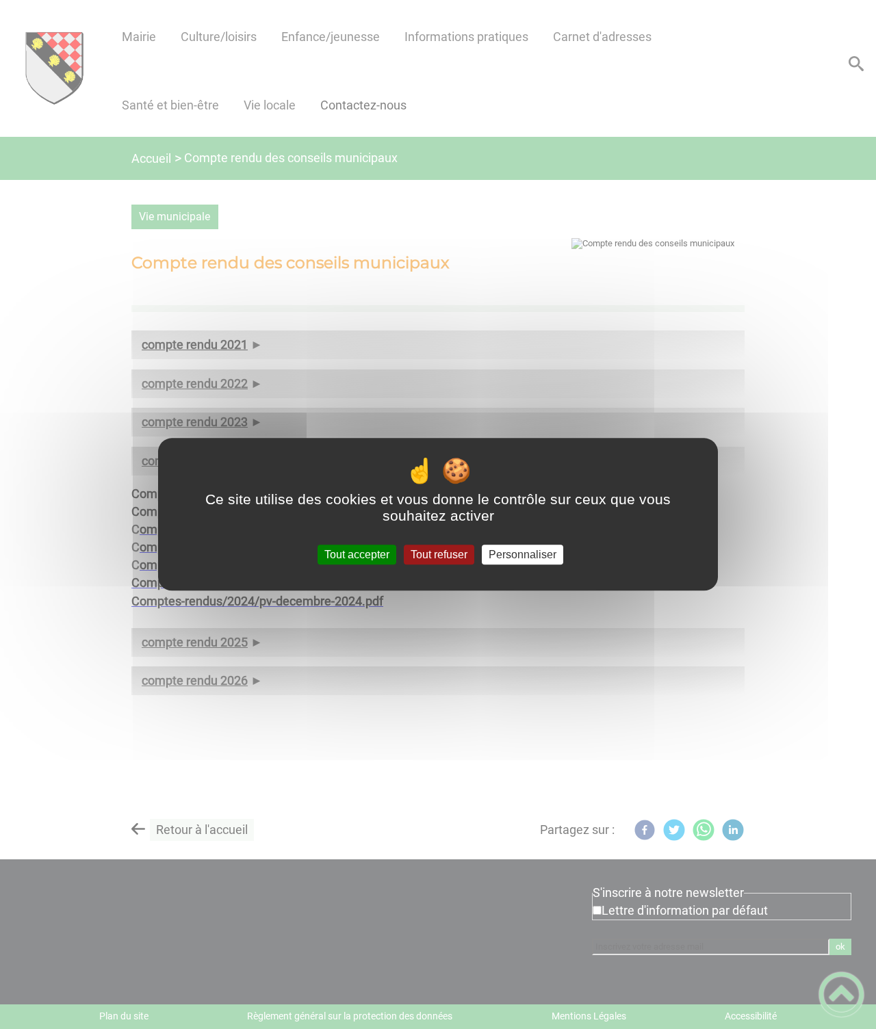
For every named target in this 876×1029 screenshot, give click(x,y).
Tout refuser (439, 554)
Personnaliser (522, 554)
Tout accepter (356, 554)
